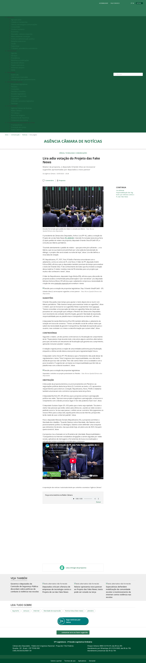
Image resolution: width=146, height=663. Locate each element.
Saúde (13, 44)
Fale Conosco (115, 3)
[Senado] (127, 3)
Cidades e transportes (19, 22)
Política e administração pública (22, 39)
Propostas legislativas (19, 84)
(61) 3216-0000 (114, 648)
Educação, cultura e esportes (21, 34)
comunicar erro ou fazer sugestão (74, 632)
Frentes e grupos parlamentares (23, 79)
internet (36, 611)
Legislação (15, 99)
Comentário (49, 180)
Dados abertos (16, 130)
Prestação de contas (18, 127)
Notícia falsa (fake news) (74, 611)
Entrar (139, 3)
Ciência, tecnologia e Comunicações (73, 153)
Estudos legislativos (18, 94)
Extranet (92, 661)
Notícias (24, 135)
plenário (90, 611)
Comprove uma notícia (19, 120)
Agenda (14, 53)
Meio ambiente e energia (20, 36)
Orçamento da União (19, 96)
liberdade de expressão (52, 611)
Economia (14, 32)
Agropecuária (16, 20)
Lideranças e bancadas (19, 77)
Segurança (15, 46)
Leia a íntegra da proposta (76, 568)
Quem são (15, 75)
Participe (14, 103)
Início (6, 135)
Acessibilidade (103, 3)
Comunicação (15, 135)
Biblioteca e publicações (20, 60)
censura (26, 611)
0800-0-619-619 (105, 646)
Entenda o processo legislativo (22, 101)
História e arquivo (17, 67)
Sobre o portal (56, 661)
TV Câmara (15, 113)
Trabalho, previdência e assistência (24, 48)
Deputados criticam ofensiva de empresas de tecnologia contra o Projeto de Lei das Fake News (56, 589)
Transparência (16, 125)
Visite (13, 70)
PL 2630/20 (69, 238)
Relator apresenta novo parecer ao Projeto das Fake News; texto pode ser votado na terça (88, 589)
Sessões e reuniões (18, 91)
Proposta (62, 180)
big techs (15, 611)
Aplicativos (82, 661)
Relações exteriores (18, 41)
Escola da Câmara (17, 63)
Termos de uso (69, 661)
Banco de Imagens (18, 115)
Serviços (14, 55)
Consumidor (15, 27)
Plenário (14, 87)
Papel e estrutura (17, 65)
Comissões (15, 89)
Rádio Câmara (16, 110)
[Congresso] (123, 3)
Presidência (15, 58)
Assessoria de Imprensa (20, 118)
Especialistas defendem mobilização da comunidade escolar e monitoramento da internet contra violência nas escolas (118, 591)
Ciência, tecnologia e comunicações (24, 24)
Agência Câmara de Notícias (21, 108)
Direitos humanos (18, 29)
